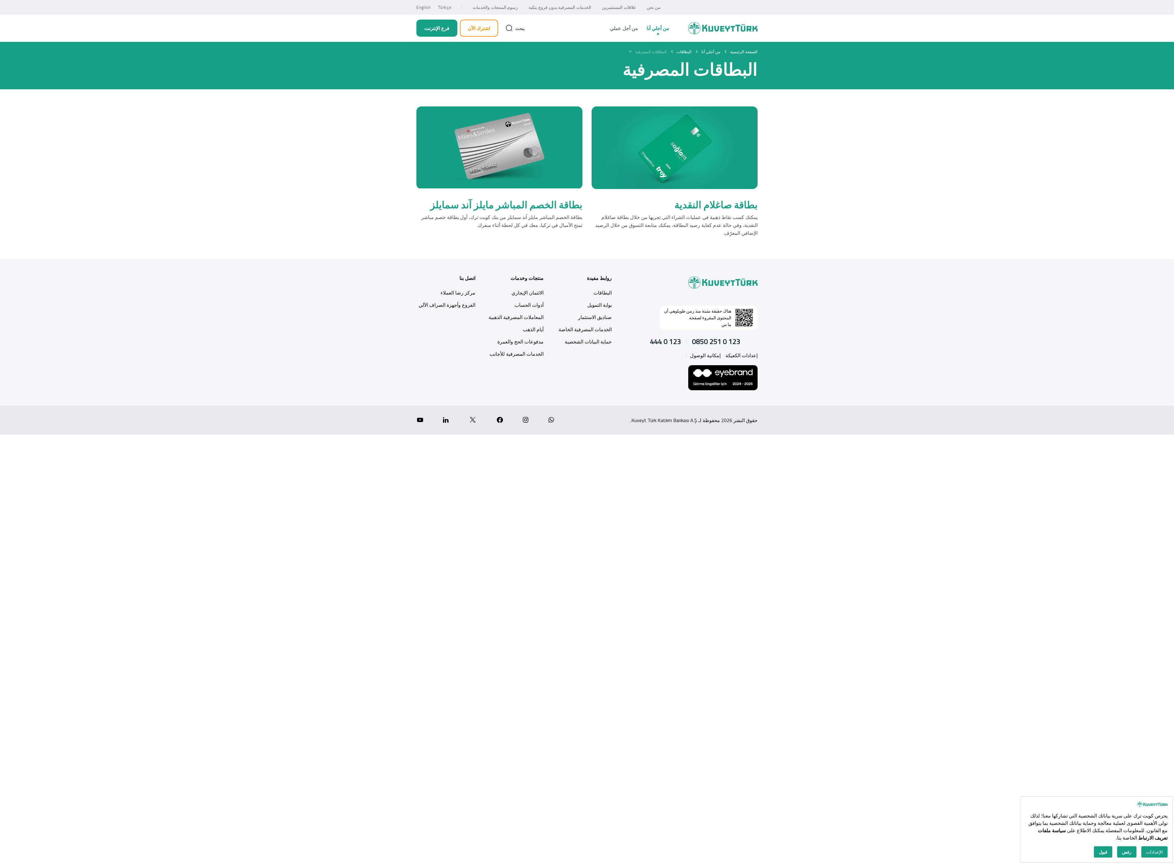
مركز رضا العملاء (458, 292)
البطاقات (602, 292)
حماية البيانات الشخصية (588, 341)
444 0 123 (665, 341)
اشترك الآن (479, 28)
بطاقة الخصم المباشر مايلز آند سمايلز (506, 204)
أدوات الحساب (529, 305)
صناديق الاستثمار (595, 317)
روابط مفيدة (599, 278)
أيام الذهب (533, 329)
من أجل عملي (624, 28)
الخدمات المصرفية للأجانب (516, 354)
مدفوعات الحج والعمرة (520, 341)
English (423, 7)
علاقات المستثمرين (619, 7)
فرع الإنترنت (436, 28)
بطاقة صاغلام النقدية (716, 204)
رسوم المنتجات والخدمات (495, 7)
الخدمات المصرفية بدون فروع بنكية (560, 7)
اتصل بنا (467, 278)
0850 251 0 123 (716, 341)
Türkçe (444, 7)
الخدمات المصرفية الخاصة (585, 329)
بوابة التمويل (599, 305)
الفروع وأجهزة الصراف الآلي (447, 305)
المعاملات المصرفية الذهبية (516, 317)
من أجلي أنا (658, 28)
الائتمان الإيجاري (527, 292)
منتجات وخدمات (527, 278)
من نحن (654, 7)
